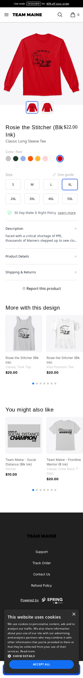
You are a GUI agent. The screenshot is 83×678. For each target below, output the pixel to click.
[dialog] (41, 641)
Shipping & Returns (21, 272)
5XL (70, 198)
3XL (32, 198)
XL (70, 184)
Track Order (42, 563)
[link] (24, 333)
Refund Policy (41, 585)
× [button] (73, 614)
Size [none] (9, 174)
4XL (51, 198)
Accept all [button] (41, 664)
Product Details (17, 256)
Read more (27, 651)
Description (14, 228)
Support (42, 552)
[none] (63, 174)
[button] (41, 656)
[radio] (13, 184)
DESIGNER (33, 3)
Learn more (67, 212)
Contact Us (41, 574)
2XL (13, 198)
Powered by (30, 600)
